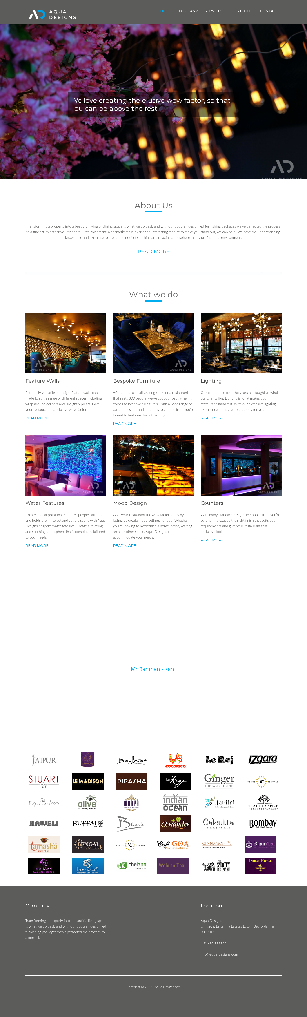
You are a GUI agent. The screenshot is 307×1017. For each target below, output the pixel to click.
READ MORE (154, 251)
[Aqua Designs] (52, 14)
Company (188, 11)
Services (214, 11)
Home (166, 11)
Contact (269, 11)
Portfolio (242, 11)
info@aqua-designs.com (219, 954)
